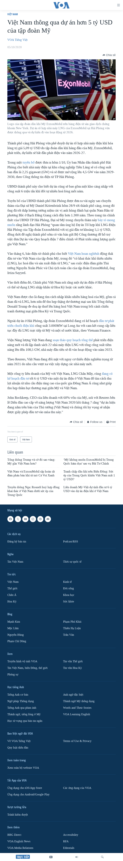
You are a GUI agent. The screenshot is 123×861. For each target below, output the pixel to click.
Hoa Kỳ (11, 601)
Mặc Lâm (13, 628)
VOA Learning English (76, 714)
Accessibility (70, 835)
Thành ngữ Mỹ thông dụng (78, 701)
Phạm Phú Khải (72, 622)
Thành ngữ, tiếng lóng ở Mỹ (24, 714)
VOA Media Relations (20, 848)
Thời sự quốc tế (72, 562)
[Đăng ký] (48, 519)
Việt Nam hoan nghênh (83, 253)
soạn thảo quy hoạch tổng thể (73, 340)
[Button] (109, 55)
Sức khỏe (68, 601)
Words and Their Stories (77, 708)
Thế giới (12, 588)
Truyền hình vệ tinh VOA (22, 661)
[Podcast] (40, 519)
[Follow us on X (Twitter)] (18, 519)
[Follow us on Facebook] (10, 519)
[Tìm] (102, 857)
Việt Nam (12, 14)
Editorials (68, 848)
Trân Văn (68, 635)
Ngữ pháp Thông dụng (20, 701)
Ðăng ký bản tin (16, 541)
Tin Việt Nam (15, 562)
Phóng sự (12, 675)
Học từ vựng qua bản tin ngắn (24, 721)
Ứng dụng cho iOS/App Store (24, 788)
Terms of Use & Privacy (77, 741)
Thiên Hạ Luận (72, 628)
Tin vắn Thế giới (73, 661)
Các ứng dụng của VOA (77, 788)
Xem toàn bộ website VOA (23, 768)
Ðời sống (68, 588)
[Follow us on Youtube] (25, 519)
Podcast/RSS (70, 541)
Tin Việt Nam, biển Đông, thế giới (27, 668)
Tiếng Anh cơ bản (17, 695)
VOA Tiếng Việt (17, 40)
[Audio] (77, 857)
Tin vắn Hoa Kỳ (72, 668)
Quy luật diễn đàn (17, 747)
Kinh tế (67, 582)
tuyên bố (29, 162)
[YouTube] (51, 857)
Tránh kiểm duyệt (17, 815)
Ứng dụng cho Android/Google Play (28, 794)
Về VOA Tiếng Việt (19, 741)
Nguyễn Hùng (15, 635)
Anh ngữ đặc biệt (73, 695)
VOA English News (18, 841)
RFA (66, 841)
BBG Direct (14, 835)
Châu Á (11, 595)
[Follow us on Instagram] (33, 519)
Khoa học (68, 595)
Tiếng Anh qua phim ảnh (21, 708)
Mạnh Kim (13, 622)
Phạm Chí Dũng (16, 641)
